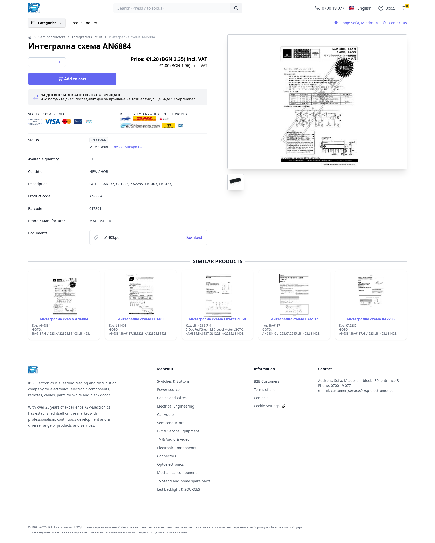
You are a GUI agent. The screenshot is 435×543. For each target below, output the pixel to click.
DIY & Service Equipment (178, 431)
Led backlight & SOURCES (178, 489)
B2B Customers (266, 381)
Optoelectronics (170, 464)
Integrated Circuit (87, 37)
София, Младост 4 (127, 146)
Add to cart (75, 79)
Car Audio (165, 414)
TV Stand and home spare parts (183, 481)
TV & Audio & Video (173, 439)
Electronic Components (176, 447)
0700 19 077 (341, 385)
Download (193, 237)
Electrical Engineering (175, 406)
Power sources (169, 389)
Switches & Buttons (173, 381)
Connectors (166, 456)
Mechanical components (177, 472)
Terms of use (264, 389)
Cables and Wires (172, 397)
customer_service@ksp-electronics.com (364, 390)
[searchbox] (177, 8)
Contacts (261, 397)
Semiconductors (51, 37)
